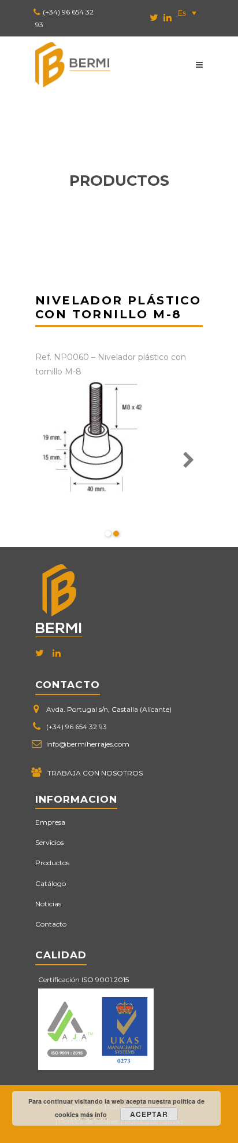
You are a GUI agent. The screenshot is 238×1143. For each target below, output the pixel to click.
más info (93, 1114)
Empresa (50, 822)
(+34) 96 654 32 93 (76, 726)
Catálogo (50, 883)
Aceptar (149, 1114)
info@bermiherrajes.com (87, 744)
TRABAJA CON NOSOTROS (95, 773)
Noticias (48, 903)
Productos (52, 862)
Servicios (49, 842)
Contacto (50, 924)
